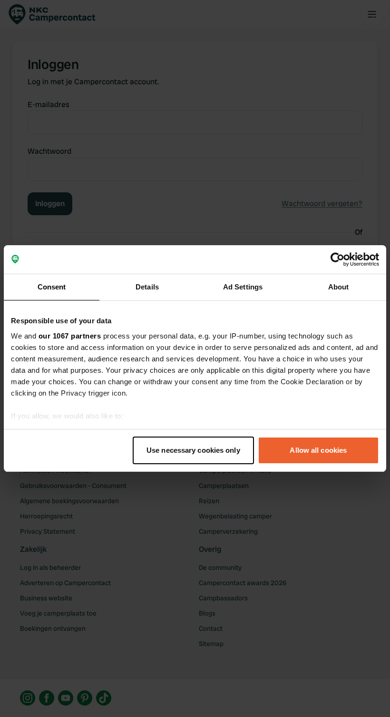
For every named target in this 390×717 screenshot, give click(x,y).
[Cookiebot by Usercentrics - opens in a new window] (337, 259)
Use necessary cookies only (193, 450)
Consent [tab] (52, 287)
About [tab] (338, 287)
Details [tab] (147, 287)
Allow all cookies (318, 450)
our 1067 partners (70, 336)
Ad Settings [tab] (243, 287)
